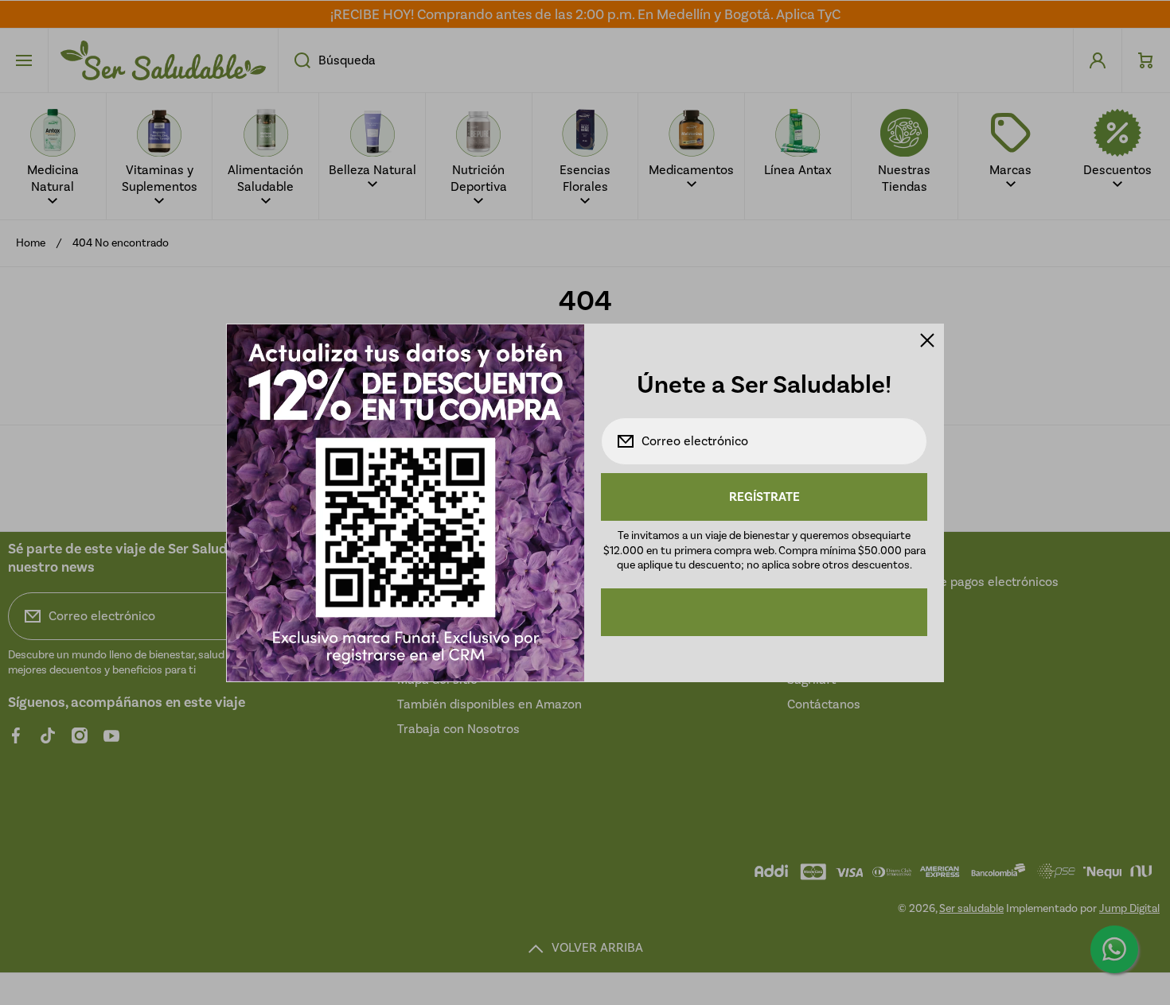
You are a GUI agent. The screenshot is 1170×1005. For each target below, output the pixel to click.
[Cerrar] (927, 340)
